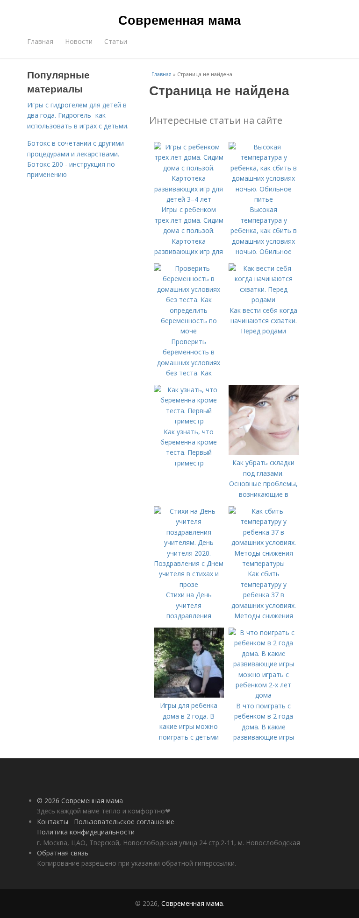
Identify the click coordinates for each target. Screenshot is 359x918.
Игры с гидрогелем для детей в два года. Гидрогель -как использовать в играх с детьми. (78, 115)
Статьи (115, 41)
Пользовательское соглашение (124, 821)
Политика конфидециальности (86, 831)
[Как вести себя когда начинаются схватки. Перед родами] (264, 299)
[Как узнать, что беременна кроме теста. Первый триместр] (189, 421)
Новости (79, 41)
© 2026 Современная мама (80, 800)
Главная (40, 41)
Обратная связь (62, 852)
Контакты (52, 821)
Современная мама (179, 19)
